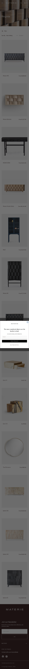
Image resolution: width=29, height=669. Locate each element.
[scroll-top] (25, 665)
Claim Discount (14, 341)
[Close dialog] (27, 322)
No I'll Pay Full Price (14, 344)
